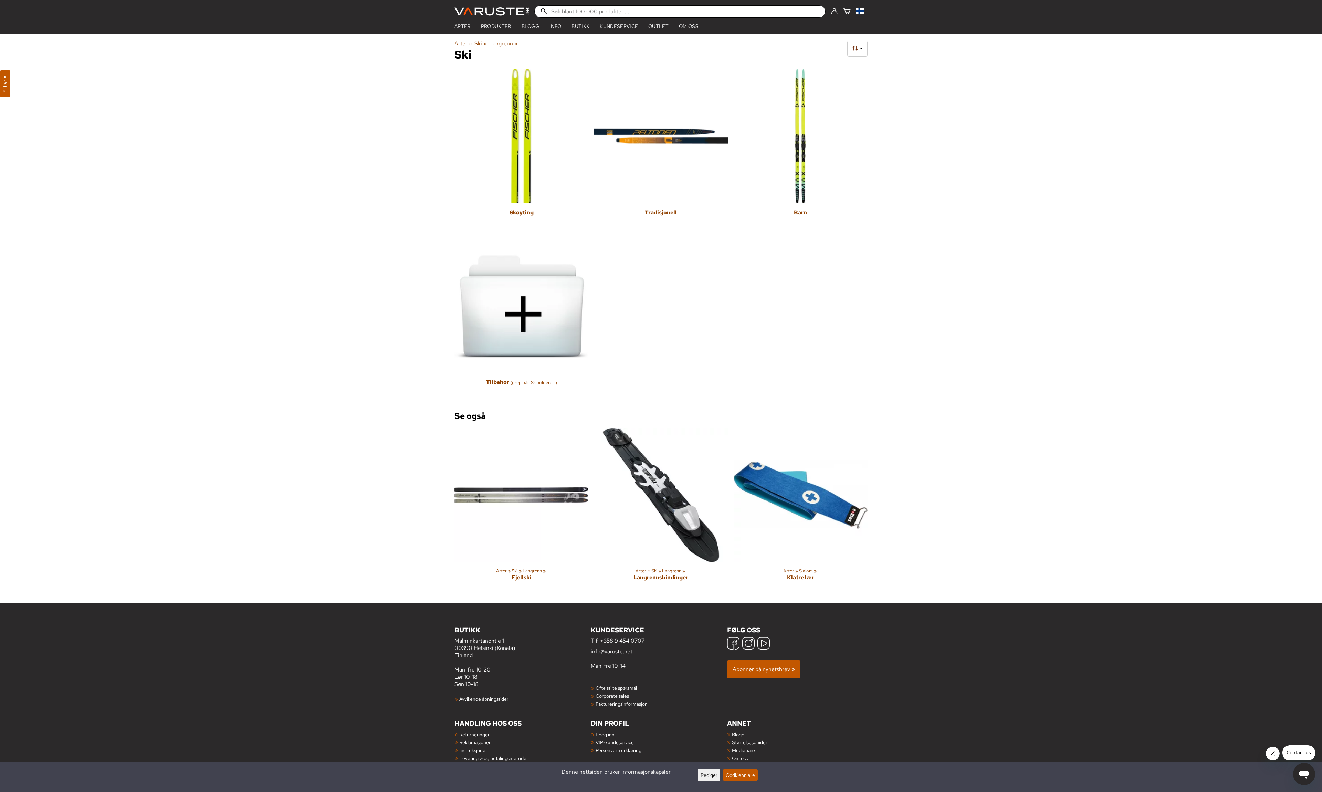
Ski (480, 43)
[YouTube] (763, 644)
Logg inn (605, 734)
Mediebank (744, 750)
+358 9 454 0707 (622, 640)
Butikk (580, 26)
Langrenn (503, 43)
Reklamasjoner (475, 742)
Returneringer (474, 734)
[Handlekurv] (847, 11)
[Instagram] (748, 644)
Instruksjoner (473, 750)
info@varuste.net (611, 651)
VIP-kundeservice (615, 742)
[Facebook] (733, 644)
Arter (462, 26)
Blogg (738, 734)
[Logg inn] (834, 11)
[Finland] (862, 11)
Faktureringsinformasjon (622, 703)
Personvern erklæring (618, 750)
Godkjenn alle (740, 775)
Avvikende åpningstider (483, 699)
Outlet (658, 26)
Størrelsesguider (749, 742)
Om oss (689, 26)
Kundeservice (619, 26)
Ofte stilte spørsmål (616, 688)
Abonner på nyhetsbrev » (764, 669)
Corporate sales (612, 696)
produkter (496, 26)
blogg (530, 26)
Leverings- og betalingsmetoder (493, 758)
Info (555, 26)
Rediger (709, 775)
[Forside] (491, 11)
